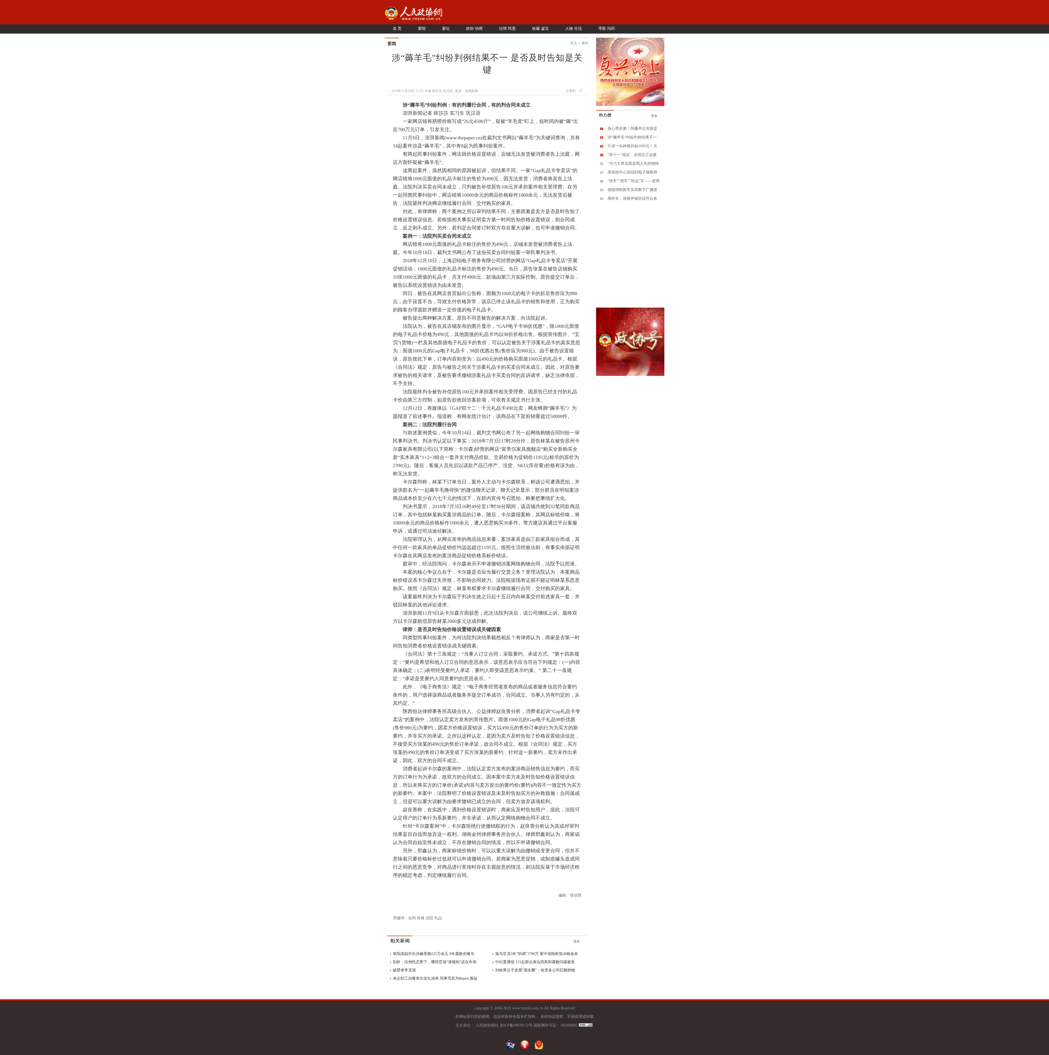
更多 (576, 941)
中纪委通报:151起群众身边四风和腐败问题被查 (535, 962)
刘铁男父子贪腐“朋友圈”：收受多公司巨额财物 (535, 970)
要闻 (422, 28)
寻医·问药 (606, 28)
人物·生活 (573, 28)
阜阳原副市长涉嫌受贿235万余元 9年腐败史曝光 (433, 954)
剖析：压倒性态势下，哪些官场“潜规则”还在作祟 (434, 962)
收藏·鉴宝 (540, 28)
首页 (573, 43)
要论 (446, 28)
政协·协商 (474, 28)
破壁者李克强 (404, 970)
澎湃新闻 (471, 91)
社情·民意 (507, 28)
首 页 (397, 28)
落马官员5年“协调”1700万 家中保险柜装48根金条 (536, 954)
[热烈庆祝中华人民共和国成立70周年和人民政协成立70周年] (630, 105)
